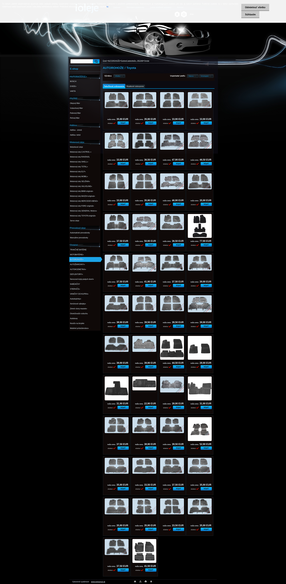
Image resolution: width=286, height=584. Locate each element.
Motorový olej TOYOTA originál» (83, 216)
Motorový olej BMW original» (81, 191)
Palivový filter (75, 113)
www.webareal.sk (98, 582)
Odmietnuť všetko (255, 7)
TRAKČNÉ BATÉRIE (78, 250)
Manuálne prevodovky (79, 238)
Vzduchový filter (76, 108)
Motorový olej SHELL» (79, 162)
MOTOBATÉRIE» (77, 255)
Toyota (146, 61)
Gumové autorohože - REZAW (132, 61)
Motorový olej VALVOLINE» (81, 186)
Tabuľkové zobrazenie (114, 86)
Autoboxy (74, 318)
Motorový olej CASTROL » (80, 152)
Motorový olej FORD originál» (82, 206)
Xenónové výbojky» (78, 304)
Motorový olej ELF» (78, 172)
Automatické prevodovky (80, 233)
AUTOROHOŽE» (77, 260)
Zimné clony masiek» (78, 309)
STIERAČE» (75, 289)
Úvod (105, 61)
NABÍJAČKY (75, 284)
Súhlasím (250, 14)
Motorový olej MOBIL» (79, 176)
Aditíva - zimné (76, 130)
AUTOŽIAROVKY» (77, 264)
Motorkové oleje (76, 147)
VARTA (73, 91)
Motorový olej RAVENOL (80, 157)
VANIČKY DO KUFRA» (79, 294)
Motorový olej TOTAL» (79, 167)
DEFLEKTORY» (76, 274)
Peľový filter (75, 118)
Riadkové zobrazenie (135, 86)
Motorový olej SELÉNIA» (80, 181)
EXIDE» (73, 86)
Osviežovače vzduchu (79, 314)
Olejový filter (75, 103)
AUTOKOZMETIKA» (78, 269)
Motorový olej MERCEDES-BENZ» (84, 201)
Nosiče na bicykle (77, 323)
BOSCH (73, 81)
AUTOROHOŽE (114, 61)
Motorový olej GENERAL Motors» (83, 211)
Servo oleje (74, 221)
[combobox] (193, 76)
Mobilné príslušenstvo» (79, 328)
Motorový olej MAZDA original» (82, 196)
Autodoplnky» (75, 299)
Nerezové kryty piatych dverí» (82, 279)
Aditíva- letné (75, 135)
